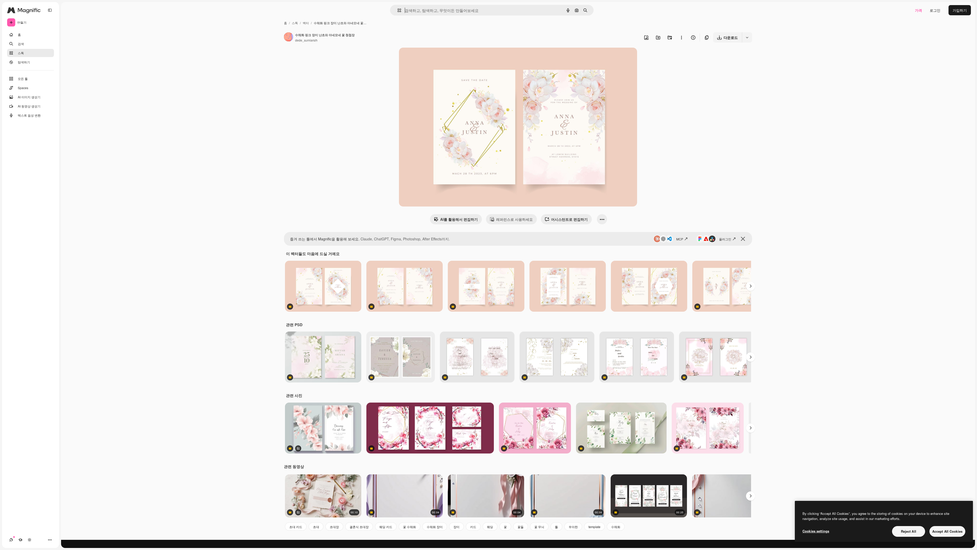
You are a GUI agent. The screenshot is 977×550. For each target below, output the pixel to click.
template (594, 527)
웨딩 (490, 527)
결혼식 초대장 (359, 527)
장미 (456, 527)
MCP (679, 239)
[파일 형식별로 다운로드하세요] (747, 37)
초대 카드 (295, 527)
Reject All (908, 531)
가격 (918, 10)
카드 (473, 527)
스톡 (295, 23)
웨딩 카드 (385, 527)
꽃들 (521, 527)
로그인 (935, 10)
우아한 (573, 527)
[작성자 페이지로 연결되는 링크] (288, 37)
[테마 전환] (29, 540)
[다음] (750, 286)
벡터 (306, 23)
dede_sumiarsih (306, 40)
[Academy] (20, 540)
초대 (316, 527)
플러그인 (725, 239)
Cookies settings (815, 531)
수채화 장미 (435, 527)
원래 (428, 57)
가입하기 (960, 10)
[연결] (11, 540)
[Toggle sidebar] (50, 10)
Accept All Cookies (947, 531)
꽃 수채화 (409, 527)
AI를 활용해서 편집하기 (459, 219)
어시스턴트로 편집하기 (569, 219)
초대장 (334, 527)
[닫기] (743, 239)
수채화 (615, 527)
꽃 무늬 (539, 527)
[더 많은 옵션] (681, 37)
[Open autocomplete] (397, 10)
